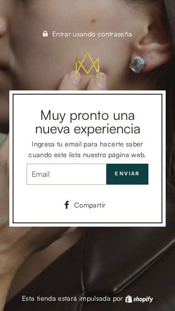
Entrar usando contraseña (92, 33)
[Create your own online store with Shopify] (139, 298)
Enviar (127, 173)
